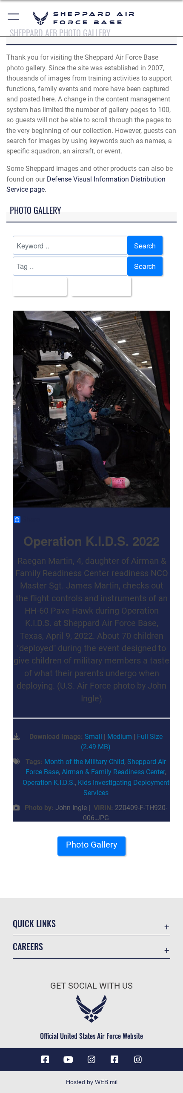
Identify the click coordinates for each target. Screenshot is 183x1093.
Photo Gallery (91, 845)
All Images (37, 287)
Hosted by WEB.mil (91, 1082)
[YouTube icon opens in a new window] (68, 1059)
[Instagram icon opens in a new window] (91, 1059)
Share (31, 519)
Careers (28, 946)
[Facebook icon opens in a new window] (45, 1059)
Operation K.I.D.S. (49, 783)
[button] (14, 18)
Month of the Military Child (84, 762)
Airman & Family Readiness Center (113, 772)
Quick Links (34, 923)
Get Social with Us (91, 986)
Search (145, 245)
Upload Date (98, 287)
